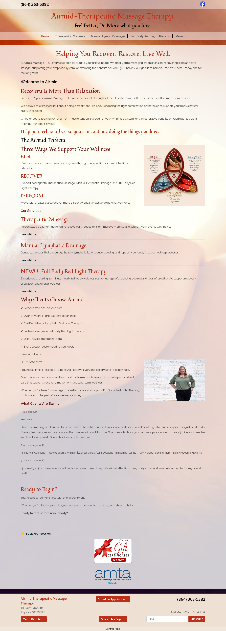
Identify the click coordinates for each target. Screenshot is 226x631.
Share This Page (112, 619)
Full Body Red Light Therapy (150, 36)
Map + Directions (34, 619)
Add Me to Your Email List (188, 612)
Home (45, 36)
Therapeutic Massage (70, 36)
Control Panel (113, 628)
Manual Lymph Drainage (108, 36)
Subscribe (197, 619)
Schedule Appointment (113, 599)
